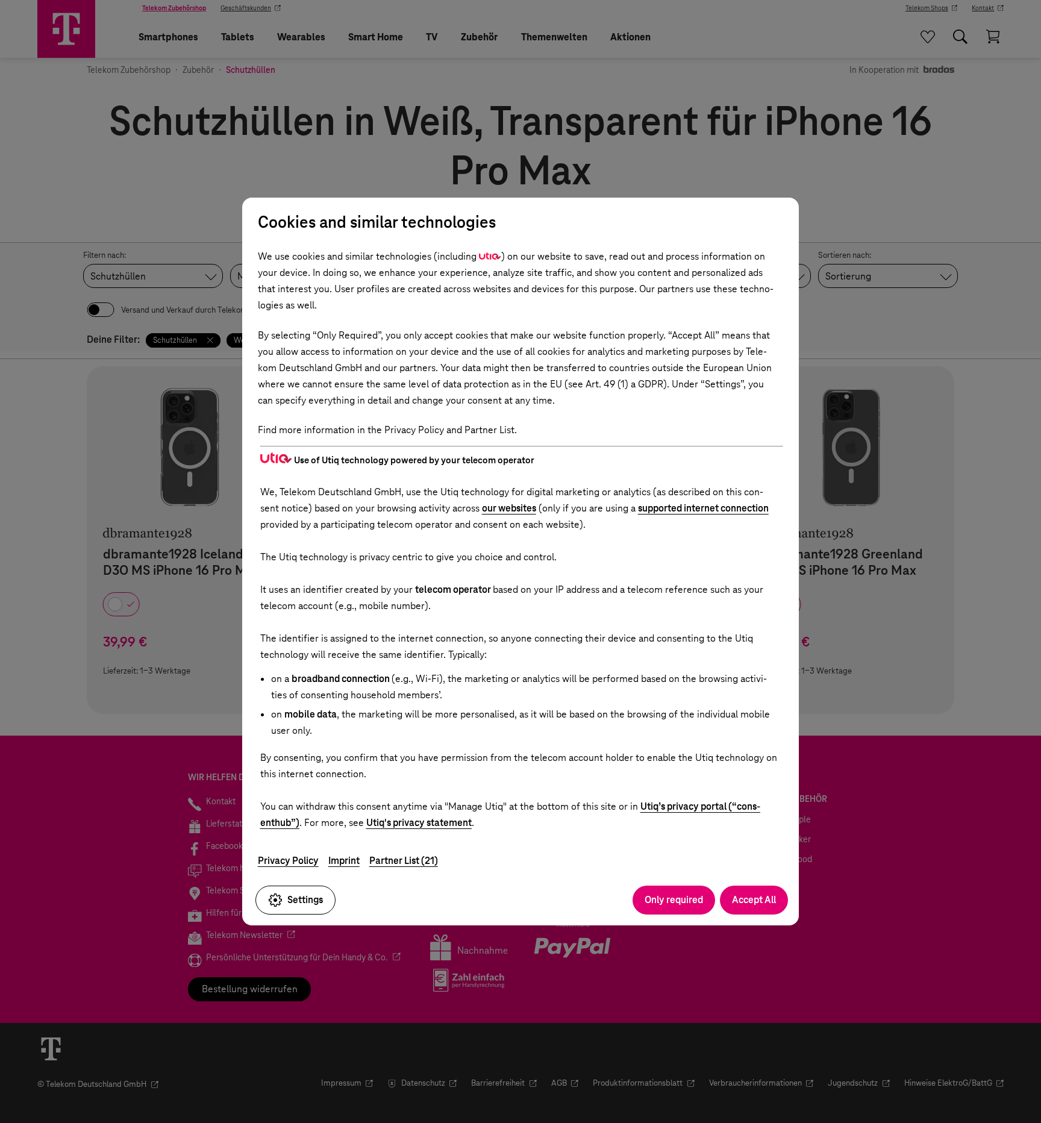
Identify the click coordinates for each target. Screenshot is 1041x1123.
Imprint (344, 860)
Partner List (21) (403, 860)
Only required (674, 899)
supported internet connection (703, 508)
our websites (509, 508)
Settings (305, 899)
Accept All (754, 899)
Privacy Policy (288, 860)
